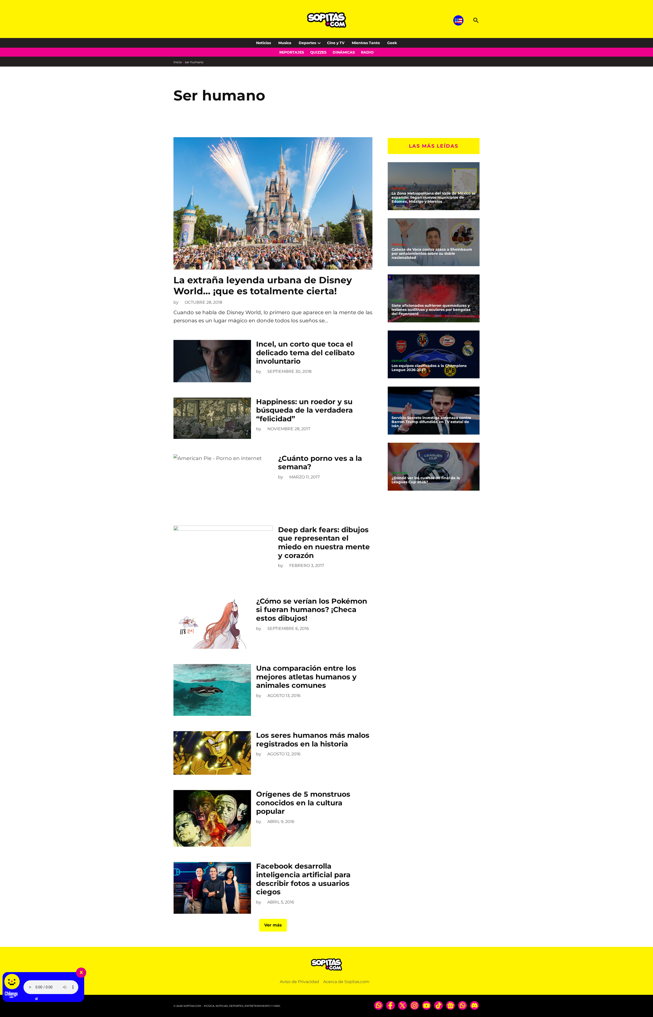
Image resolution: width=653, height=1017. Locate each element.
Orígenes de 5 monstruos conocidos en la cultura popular (303, 803)
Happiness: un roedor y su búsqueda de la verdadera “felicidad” (304, 410)
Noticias (263, 43)
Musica (284, 43)
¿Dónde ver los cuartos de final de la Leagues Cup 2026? (426, 480)
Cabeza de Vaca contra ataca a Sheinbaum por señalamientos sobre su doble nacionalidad (432, 253)
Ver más (273, 925)
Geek (392, 43)
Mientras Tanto (366, 43)
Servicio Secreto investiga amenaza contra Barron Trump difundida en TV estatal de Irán (431, 421)
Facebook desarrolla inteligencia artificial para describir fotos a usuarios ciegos (303, 879)
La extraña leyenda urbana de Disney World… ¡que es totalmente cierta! (262, 285)
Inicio (177, 62)
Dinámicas (344, 52)
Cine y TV (335, 43)
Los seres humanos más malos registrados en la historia (312, 739)
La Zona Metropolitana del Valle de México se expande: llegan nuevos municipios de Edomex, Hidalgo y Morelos (434, 197)
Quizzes (318, 52)
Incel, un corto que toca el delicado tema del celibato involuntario (305, 352)
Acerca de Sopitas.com (346, 981)
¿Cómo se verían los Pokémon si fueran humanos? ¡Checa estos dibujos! (311, 609)
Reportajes (291, 52)
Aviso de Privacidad (299, 981)
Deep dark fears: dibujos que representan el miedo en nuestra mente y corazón (324, 542)
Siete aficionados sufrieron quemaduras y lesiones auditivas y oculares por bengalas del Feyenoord (431, 309)
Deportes (307, 43)
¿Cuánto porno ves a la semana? (320, 462)
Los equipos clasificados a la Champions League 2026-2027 (429, 367)
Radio (367, 52)
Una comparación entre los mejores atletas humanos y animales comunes (306, 677)
